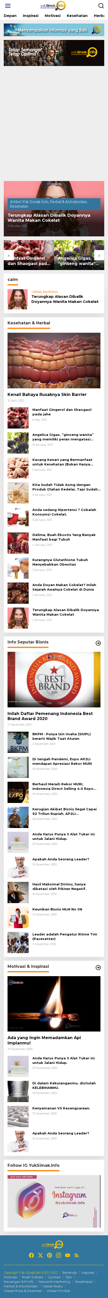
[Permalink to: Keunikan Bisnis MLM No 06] (18, 916)
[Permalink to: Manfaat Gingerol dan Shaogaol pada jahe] (18, 417)
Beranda (70, 1272)
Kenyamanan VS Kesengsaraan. (61, 1108)
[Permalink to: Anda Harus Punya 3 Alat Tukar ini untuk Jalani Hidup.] (18, 841)
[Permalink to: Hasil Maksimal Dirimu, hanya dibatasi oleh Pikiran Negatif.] (18, 891)
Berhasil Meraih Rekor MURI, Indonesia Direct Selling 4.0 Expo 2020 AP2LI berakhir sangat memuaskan (62, 786)
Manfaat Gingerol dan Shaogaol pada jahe (28, 261)
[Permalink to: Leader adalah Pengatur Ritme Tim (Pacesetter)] (18, 941)
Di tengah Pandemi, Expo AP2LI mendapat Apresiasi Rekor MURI (62, 761)
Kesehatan (19, 206)
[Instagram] (58, 1255)
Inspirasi (88, 1272)
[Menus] (8, 6)
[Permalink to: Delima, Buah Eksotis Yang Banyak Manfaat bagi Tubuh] (18, 542)
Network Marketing (54, 1282)
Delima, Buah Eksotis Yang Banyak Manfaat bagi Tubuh (64, 537)
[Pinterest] (49, 1255)
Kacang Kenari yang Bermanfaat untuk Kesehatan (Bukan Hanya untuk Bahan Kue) (62, 462)
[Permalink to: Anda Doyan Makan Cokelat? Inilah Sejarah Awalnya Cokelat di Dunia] (18, 592)
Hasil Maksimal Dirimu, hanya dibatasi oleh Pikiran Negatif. (59, 886)
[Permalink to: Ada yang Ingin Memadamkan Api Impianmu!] (54, 1004)
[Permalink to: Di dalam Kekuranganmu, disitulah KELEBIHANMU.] (18, 1091)
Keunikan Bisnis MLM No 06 (57, 909)
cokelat (36, 291)
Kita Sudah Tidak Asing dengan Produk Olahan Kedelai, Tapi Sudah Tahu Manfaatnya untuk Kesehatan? (65, 487)
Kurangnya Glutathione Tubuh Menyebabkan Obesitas (60, 562)
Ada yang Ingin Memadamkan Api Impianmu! (44, 1040)
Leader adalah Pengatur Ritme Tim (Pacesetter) (64, 936)
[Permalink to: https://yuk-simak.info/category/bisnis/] (98, 643)
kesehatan (50, 291)
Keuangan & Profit (18, 1282)
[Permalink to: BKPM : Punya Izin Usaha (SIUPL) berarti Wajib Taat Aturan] (18, 741)
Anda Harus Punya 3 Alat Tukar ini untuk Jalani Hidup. (63, 836)
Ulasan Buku (53, 1286)
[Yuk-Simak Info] (55, 5)
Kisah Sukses (32, 1277)
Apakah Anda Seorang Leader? (60, 859)
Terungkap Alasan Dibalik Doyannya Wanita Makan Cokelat (49, 218)
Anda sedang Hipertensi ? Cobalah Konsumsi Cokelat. (64, 512)
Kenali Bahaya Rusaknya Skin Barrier (47, 394)
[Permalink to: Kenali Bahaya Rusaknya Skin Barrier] (54, 360)
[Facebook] (31, 1255)
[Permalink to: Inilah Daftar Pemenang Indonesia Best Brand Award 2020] (54, 679)
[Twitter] (40, 1255)
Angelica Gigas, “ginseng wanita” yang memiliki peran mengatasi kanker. (76, 261)
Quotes (54, 1277)
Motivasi (10, 1277)
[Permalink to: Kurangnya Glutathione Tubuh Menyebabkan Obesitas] (18, 567)
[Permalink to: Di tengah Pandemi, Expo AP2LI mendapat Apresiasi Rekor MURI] (18, 766)
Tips (68, 1277)
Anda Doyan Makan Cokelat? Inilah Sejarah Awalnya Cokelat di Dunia (64, 587)
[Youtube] (67, 1255)
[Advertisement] (54, 124)
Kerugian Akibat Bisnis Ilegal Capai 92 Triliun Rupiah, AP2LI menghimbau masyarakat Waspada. (65, 811)
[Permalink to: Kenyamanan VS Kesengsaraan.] (18, 1116)
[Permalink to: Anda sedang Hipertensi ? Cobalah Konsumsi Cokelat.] (18, 517)
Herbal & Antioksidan (68, 201)
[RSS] (76, 1255)
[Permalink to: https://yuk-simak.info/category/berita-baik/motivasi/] (98, 968)
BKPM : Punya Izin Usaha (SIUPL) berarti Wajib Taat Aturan (61, 736)
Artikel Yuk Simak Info (29, 201)
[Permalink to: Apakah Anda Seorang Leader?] (18, 866)
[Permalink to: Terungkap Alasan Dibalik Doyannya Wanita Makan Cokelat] (18, 299)
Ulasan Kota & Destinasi (23, 1291)
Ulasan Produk (58, 1291)
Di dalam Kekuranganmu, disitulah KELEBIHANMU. (64, 1085)
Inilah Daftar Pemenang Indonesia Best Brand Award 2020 (50, 716)
